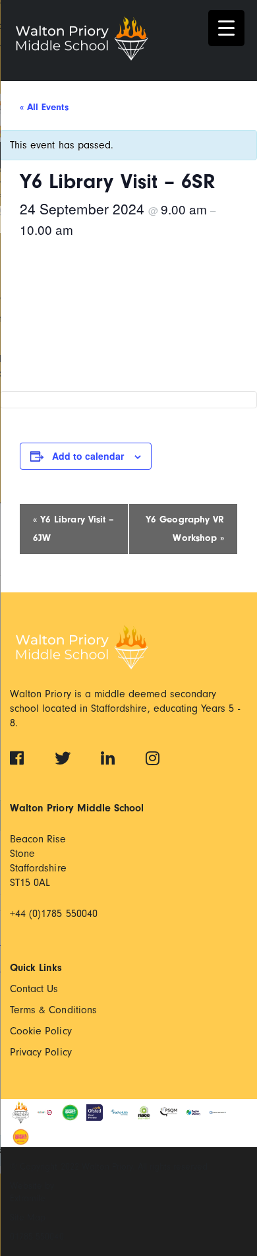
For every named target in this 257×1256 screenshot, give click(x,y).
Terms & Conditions (53, 1010)
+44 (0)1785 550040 (54, 914)
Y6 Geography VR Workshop (185, 529)
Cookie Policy (41, 1031)
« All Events (44, 107)
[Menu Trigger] (226, 28)
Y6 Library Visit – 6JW (73, 529)
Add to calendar (88, 455)
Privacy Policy (41, 1052)
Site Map (27, 1217)
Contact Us (34, 989)
